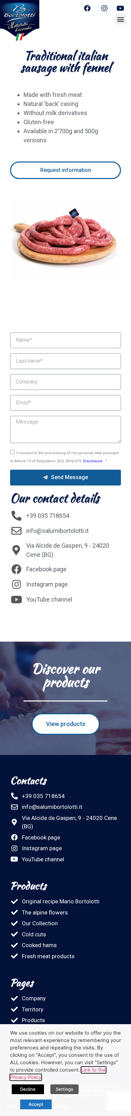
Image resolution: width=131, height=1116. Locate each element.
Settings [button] (64, 1089)
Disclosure (93, 461)
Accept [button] (36, 1104)
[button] (120, 19)
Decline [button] (28, 1089)
